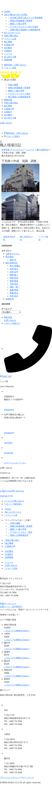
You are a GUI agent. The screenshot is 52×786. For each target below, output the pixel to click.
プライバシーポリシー (10, 777)
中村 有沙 (14, 296)
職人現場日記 (12, 262)
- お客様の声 (9, 546)
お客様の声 (9, 44)
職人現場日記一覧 (27, 238)
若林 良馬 (14, 277)
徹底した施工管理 (16, 90)
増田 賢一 (15, 286)
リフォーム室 (10, 38)
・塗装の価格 (14, 523)
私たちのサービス (12, 32)
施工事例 (8, 41)
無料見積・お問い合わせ (15, 64)
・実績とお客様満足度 (18, 535)
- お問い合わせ (10, 565)
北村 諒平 (14, 271)
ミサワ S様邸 (43, 238)
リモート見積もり (12, 323)
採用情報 (8, 59)
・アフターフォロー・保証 (20, 532)
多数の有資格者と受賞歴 (19, 87)
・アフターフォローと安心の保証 (23, 26)
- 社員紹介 (8, 554)
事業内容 (8, 99)
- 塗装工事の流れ (11, 540)
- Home (7, 509)
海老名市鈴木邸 (9, 238)
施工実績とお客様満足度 (19, 96)
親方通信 (10, 256)
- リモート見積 (10, 568)
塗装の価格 (13, 84)
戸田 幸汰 (14, 283)
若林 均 (13, 259)
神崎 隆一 (14, 274)
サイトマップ (28, 777)
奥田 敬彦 (14, 280)
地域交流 (10, 299)
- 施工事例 (8, 543)
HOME (7, 11)
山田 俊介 (14, 268)
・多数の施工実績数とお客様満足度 (24, 29)
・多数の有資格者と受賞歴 (20, 20)
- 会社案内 (8, 551)
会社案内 (8, 47)
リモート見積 (10, 67)
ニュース (8, 53)
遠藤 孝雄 (14, 290)
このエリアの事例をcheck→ (17, 630)
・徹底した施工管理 (17, 23)
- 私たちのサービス (12, 512)
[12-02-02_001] (20, 177)
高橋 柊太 (14, 293)
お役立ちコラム (13, 253)
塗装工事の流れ (11, 35)
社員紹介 (8, 50)
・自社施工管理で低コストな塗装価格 (25, 17)
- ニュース (8, 562)
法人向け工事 (10, 56)
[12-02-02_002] (20, 206)
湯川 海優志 (15, 265)
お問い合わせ (6, 123)
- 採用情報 (8, 557)
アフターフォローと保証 (19, 93)
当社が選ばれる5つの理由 (15, 14)
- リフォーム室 (10, 515)
